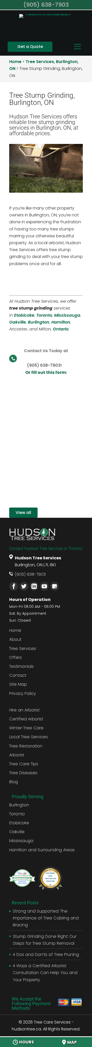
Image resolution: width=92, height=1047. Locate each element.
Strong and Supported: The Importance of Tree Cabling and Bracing (46, 918)
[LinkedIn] (34, 586)
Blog (13, 782)
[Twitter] (23, 586)
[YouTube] (44, 586)
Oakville (17, 322)
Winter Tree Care (26, 728)
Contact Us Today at (46, 351)
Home (15, 630)
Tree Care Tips (23, 764)
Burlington (38, 322)
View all (23, 512)
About (15, 639)
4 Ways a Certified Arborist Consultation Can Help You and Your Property (45, 972)
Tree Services (22, 648)
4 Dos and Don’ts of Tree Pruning (46, 954)
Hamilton (60, 322)
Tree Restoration (25, 746)
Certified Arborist (26, 719)
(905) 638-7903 (30, 574)
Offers (15, 657)
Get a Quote (30, 47)
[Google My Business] (54, 586)
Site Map (18, 684)
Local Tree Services (28, 737)
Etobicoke (24, 315)
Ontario (60, 329)
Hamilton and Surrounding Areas (42, 850)
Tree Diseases (23, 773)
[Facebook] (13, 586)
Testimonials (21, 666)
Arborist (16, 755)
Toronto (44, 315)
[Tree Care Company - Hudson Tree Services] (46, 26)
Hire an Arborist (24, 710)
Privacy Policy (22, 693)
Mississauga (67, 315)
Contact (17, 675)
